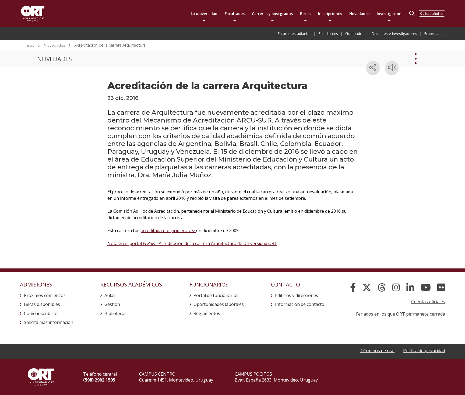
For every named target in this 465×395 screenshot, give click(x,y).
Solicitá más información (48, 322)
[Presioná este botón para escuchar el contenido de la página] (391, 67)
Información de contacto (299, 304)
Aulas (109, 295)
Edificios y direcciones (296, 295)
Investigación (389, 13)
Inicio (29, 45)
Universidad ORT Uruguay (32, 13)
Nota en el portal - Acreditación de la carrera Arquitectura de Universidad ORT (192, 243)
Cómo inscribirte (40, 313)
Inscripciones (330, 13)
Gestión (112, 304)
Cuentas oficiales (428, 302)
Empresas (432, 33)
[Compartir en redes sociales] (373, 67)
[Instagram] (396, 287)
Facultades (235, 13)
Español (432, 13)
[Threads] (382, 287)
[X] (366, 287)
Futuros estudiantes (294, 33)
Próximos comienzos (45, 295)
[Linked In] (410, 287)
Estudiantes (328, 33)
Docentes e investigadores (394, 33)
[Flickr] (441, 287)
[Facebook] (353, 287)
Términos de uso (377, 351)
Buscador (412, 13)
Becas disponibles (42, 304)
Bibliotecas (115, 313)
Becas (305, 13)
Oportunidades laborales (218, 304)
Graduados (354, 33)
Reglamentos (206, 313)
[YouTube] (426, 287)
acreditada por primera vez (168, 230)
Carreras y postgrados (272, 13)
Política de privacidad (424, 351)
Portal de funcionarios (215, 295)
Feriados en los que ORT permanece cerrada (400, 314)
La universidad (204, 13)
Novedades (359, 13)
